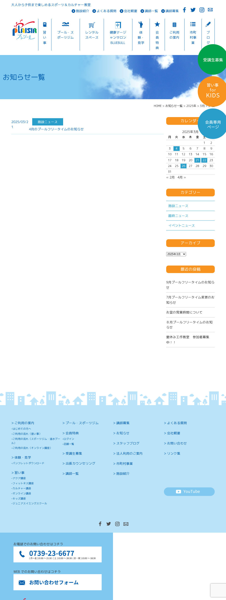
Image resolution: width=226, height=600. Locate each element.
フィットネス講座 (23, 483)
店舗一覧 (69, 444)
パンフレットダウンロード (28, 463)
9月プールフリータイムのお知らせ (190, 285)
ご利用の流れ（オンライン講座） (32, 448)
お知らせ (123, 433)
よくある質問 (107, 11)
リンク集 (173, 453)
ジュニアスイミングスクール (30, 503)
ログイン (69, 439)
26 (183, 166)
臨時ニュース (178, 215)
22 (204, 160)
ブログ (208, 37)
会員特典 (157, 40)
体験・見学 (141, 37)
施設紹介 (82, 11)
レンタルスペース (91, 35)
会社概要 (130, 11)
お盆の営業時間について (184, 312)
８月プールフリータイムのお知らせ (189, 325)
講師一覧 (151, 11)
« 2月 (170, 177)
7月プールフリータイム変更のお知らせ (190, 300)
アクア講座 (19, 478)
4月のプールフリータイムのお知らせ (56, 129)
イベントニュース (181, 225)
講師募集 (172, 11)
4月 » (181, 177)
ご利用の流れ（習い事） (27, 434)
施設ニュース (178, 205)
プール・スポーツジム (65, 35)
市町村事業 (193, 37)
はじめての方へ (22, 429)
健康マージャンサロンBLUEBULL (118, 37)
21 (197, 160)
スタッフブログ (127, 443)
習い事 (44, 37)
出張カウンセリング (80, 463)
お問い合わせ (177, 443)
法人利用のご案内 (129, 453)
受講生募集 (74, 453)
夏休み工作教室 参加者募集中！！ (187, 339)
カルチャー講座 (22, 488)
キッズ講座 (19, 498)
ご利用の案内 (174, 35)
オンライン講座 (22, 493)
